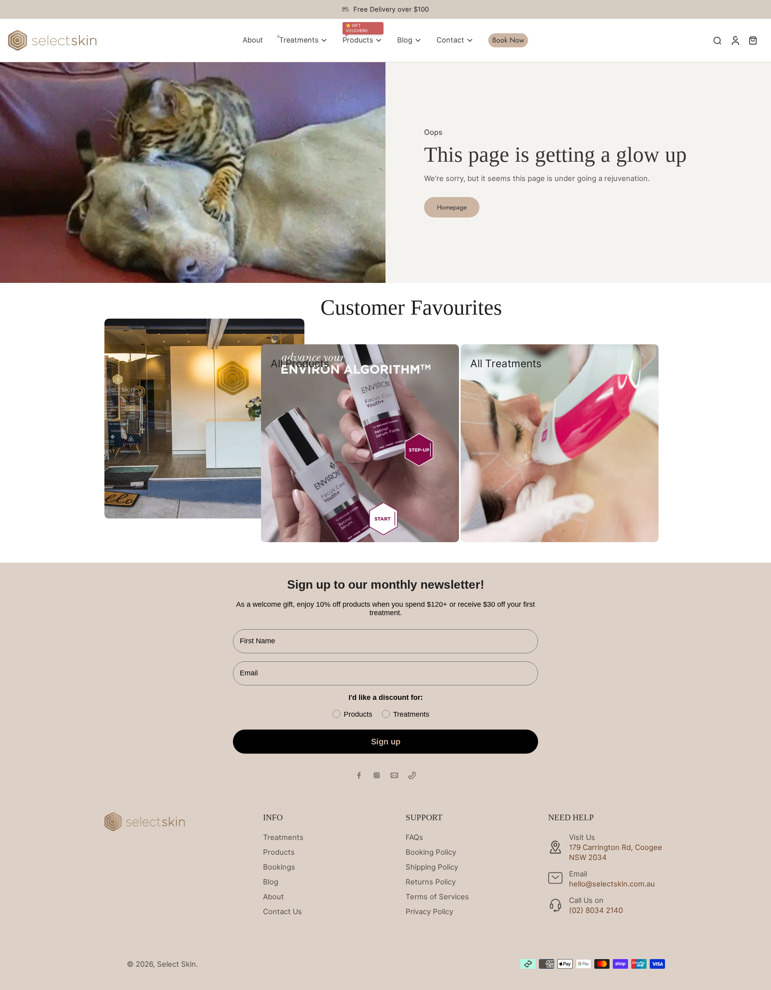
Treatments (283, 837)
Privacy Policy (429, 911)
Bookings (279, 866)
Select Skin (176, 964)
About (273, 896)
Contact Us (282, 911)
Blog (270, 881)
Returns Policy (431, 881)
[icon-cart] (752, 40)
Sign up (385, 741)
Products (279, 852)
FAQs (414, 837)
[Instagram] (377, 775)
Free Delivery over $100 (391, 9)
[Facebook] (359, 775)
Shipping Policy (432, 866)
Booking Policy (431, 852)
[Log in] (735, 40)
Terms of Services (437, 896)
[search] (717, 40)
